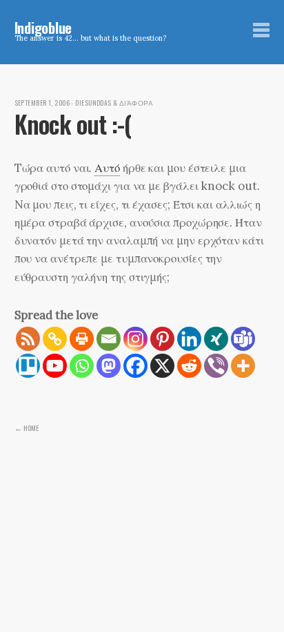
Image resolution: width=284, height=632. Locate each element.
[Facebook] (135, 366)
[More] (243, 366)
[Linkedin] (189, 339)
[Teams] (243, 339)
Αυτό (107, 167)
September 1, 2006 (42, 103)
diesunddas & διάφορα (114, 103)
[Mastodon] (109, 366)
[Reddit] (189, 366)
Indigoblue (43, 27)
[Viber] (216, 366)
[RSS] (28, 339)
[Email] (109, 339)
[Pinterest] (162, 339)
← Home (26, 427)
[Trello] (28, 366)
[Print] (82, 339)
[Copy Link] (55, 339)
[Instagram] (135, 339)
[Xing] (216, 339)
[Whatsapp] (82, 366)
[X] (162, 366)
